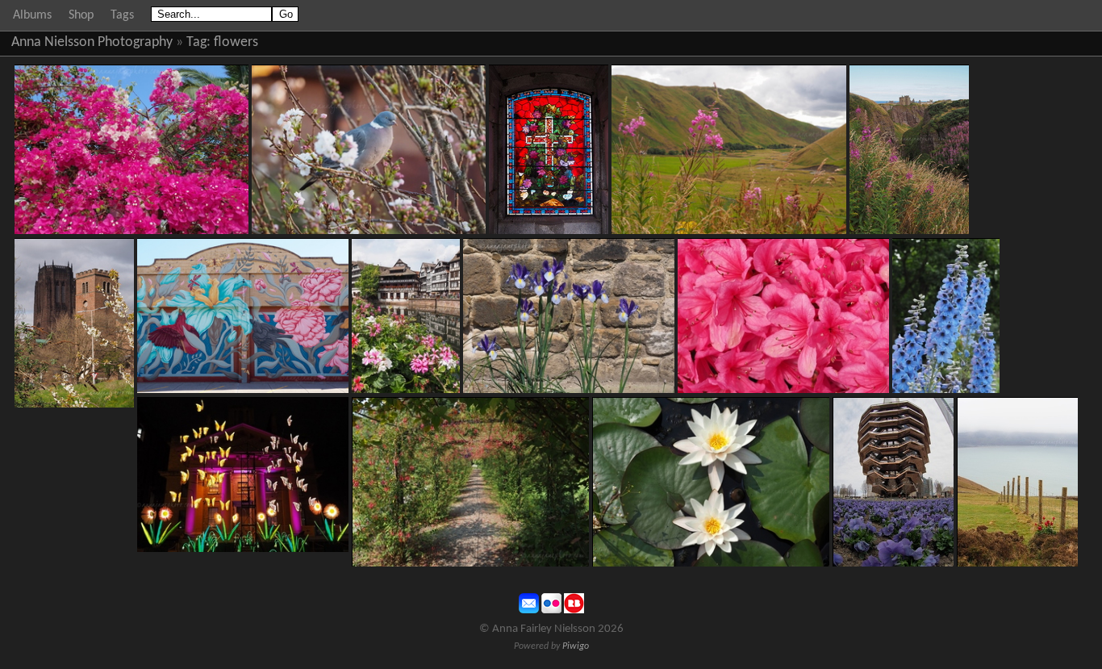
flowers (236, 42)
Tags (122, 15)
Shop (81, 15)
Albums (32, 15)
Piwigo (575, 646)
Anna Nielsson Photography (92, 42)
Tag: (198, 42)
